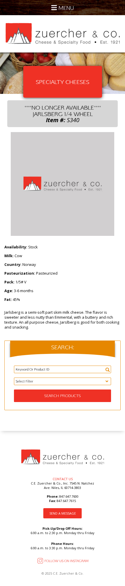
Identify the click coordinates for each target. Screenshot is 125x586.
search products (62, 395)
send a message (62, 513)
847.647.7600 (68, 496)
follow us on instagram (66, 561)
